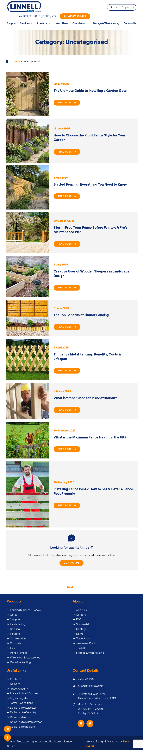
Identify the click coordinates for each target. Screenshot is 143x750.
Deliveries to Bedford (22, 727)
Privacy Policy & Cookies (24, 693)
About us (81, 610)
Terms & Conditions (21, 703)
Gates (13, 615)
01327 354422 (77, 17)
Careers (81, 615)
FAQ (78, 620)
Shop (10, 24)
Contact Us (130, 24)
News (79, 634)
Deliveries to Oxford (22, 717)
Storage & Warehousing (106, 24)
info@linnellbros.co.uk (90, 686)
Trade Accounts (19, 689)
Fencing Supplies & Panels (25, 610)
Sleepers (15, 620)
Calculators (78, 24)
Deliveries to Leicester (23, 708)
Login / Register (19, 698)
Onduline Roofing (20, 662)
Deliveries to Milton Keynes (26, 722)
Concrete (16, 643)
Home (16, 61)
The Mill (80, 648)
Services (25, 24)
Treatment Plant (85, 643)
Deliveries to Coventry (23, 713)
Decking (15, 629)
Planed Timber (18, 653)
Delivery (15, 684)
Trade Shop (83, 639)
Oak (12, 648)
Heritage (81, 629)
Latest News (61, 24)
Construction (18, 639)
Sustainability (84, 624)
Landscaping (17, 624)
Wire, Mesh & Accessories (25, 658)
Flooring (15, 634)
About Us (42, 24)
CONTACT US (71, 563)
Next (70, 587)
